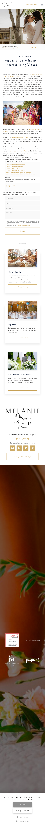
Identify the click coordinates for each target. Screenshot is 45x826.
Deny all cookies (23, 811)
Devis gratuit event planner (13, 168)
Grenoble (8, 187)
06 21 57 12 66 (22, 439)
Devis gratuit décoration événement (15, 164)
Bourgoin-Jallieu (10, 185)
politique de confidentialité (23, 225)
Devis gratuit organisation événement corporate (18, 172)
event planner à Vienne (18, 151)
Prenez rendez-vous (31, 4)
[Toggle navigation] (42, 4)
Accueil (4, 46)
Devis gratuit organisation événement (16, 170)
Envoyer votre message (22, 456)
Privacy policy (23, 821)
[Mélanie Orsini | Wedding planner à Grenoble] (7, 5)
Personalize (23, 817)
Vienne (15, 46)
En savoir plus (22, 287)
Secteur (9, 46)
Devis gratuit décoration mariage (14, 166)
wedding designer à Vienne (21, 137)
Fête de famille (14, 272)
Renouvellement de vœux (19, 374)
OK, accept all (23, 805)
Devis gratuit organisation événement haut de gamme (20, 174)
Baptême (12, 324)
